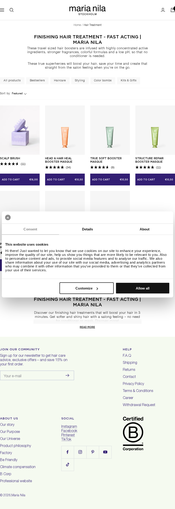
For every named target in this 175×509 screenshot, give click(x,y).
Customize (84, 288)
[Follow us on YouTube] (105, 452)
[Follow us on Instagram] (80, 452)
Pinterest (68, 435)
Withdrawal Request (139, 405)
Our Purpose (10, 432)
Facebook (69, 431)
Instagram (69, 427)
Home (77, 25)
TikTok (66, 440)
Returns (129, 370)
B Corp (5, 474)
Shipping (130, 363)
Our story (7, 425)
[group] (12, 81)
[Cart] (172, 10)
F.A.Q (127, 356)
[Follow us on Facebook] (67, 452)
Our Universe (10, 439)
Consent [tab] (30, 229)
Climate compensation (18, 467)
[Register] (67, 375)
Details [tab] (87, 229)
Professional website (16, 481)
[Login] (163, 10)
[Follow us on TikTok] (67, 464)
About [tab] (145, 229)
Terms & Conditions (138, 391)
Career (128, 398)
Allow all (142, 288)
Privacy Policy (133, 384)
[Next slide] (171, 81)
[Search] (12, 10)
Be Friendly (8, 460)
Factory (6, 453)
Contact (129, 377)
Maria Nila (18, 495)
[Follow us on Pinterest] (92, 452)
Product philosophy (15, 446)
